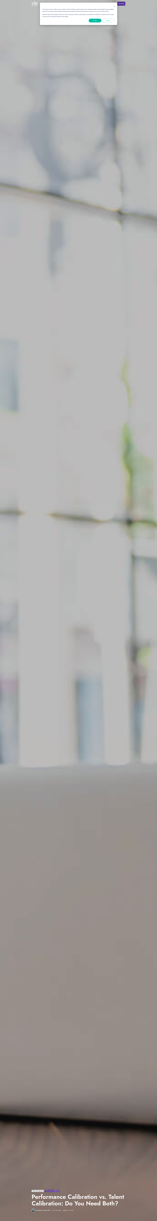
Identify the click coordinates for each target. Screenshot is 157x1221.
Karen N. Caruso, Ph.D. (44, 1210)
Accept (95, 20)
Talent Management (37, 1191)
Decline (108, 20)
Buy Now (121, 4)
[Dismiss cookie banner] (114, 6)
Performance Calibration (52, 1191)
